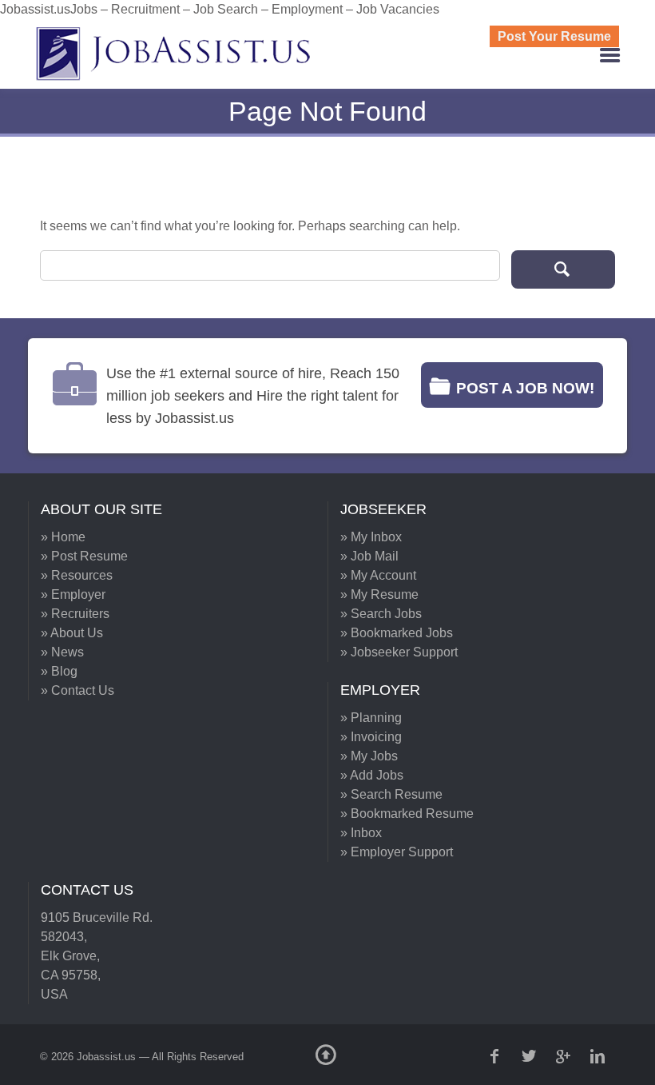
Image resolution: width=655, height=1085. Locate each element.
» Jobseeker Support (399, 652)
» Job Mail (369, 556)
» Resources (77, 575)
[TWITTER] (530, 1056)
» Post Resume (84, 556)
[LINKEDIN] (599, 1056)
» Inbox (361, 833)
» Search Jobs (381, 613)
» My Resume (379, 594)
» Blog (59, 671)
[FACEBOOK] (496, 1056)
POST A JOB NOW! (525, 388)
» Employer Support (396, 852)
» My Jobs (369, 756)
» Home (63, 537)
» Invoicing (371, 737)
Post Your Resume (554, 36)
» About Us (72, 633)
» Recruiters (75, 613)
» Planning (371, 717)
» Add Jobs (371, 775)
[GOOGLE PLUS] (564, 1056)
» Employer (73, 594)
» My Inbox (371, 537)
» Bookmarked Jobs (396, 633)
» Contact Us (77, 690)
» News (62, 652)
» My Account (378, 575)
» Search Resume (391, 794)
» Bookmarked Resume (407, 813)
